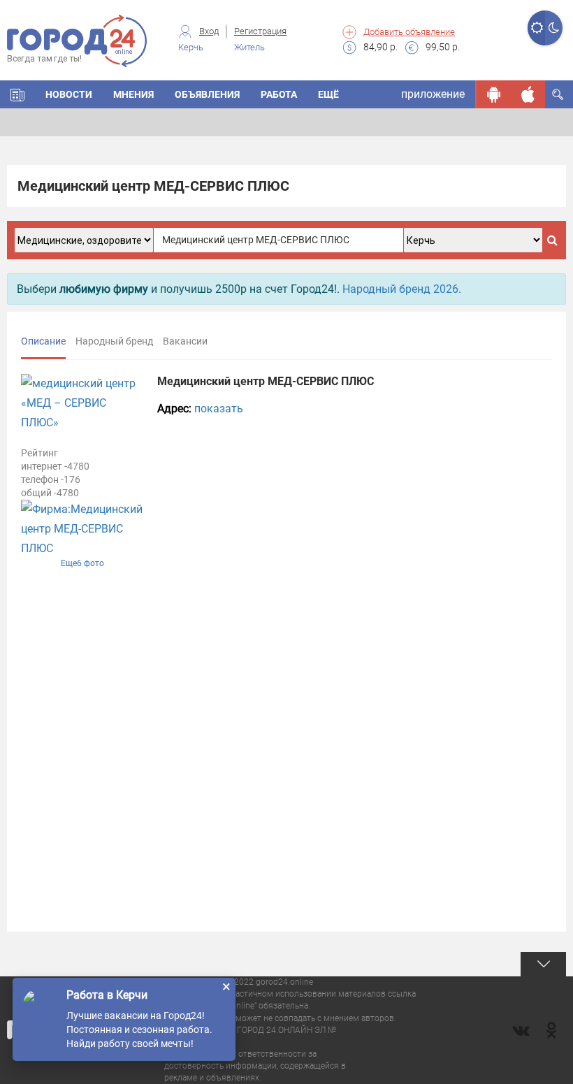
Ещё (328, 94)
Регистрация (260, 31)
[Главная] (17, 94)
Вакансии (185, 341)
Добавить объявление (409, 32)
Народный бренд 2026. (401, 289)
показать (218, 408)
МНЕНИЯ (133, 94)
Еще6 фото (82, 563)
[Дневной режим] (536, 27)
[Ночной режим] (554, 27)
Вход (209, 31)
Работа (279, 94)
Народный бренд (114, 341)
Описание (43, 341)
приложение (433, 94)
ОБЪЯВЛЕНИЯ (207, 94)
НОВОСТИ (68, 94)
